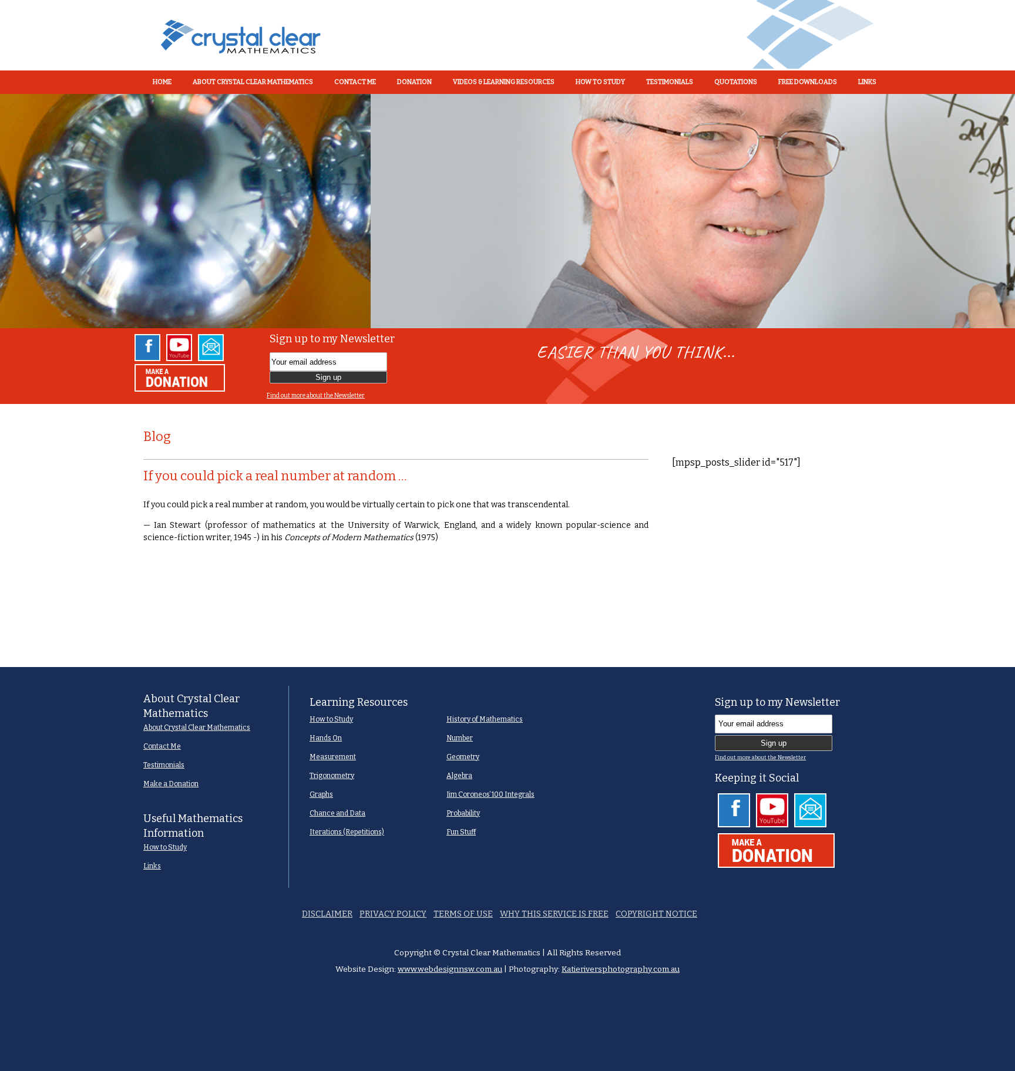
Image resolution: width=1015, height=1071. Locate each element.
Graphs (321, 794)
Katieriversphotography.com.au (621, 969)
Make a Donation (171, 784)
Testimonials (163, 765)
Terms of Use (463, 914)
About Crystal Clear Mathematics (196, 727)
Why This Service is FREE (554, 914)
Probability (463, 813)
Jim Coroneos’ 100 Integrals (490, 794)
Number (459, 738)
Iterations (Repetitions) (347, 832)
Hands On (326, 738)
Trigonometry (332, 776)
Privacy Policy (392, 914)
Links (152, 866)
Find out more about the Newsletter (316, 395)
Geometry (462, 757)
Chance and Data (337, 813)
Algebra (459, 776)
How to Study (165, 847)
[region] (507, 210)
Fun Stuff (461, 832)
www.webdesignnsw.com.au (450, 969)
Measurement (333, 757)
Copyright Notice (656, 914)
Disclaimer (327, 914)
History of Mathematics (484, 719)
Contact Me (162, 746)
